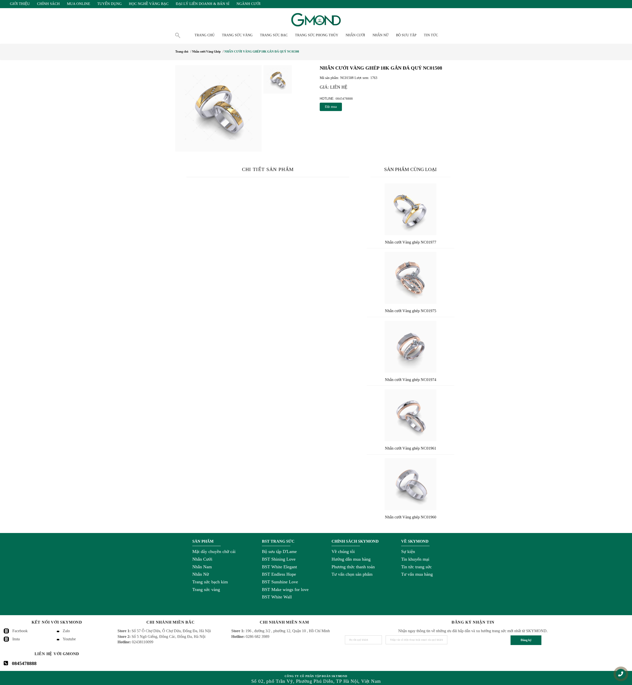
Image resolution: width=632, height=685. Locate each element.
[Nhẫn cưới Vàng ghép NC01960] (410, 484)
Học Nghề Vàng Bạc (149, 4)
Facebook (20, 631)
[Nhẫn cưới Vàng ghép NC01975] (410, 278)
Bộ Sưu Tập (406, 35)
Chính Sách (48, 4)
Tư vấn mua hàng (417, 574)
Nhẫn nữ (381, 35)
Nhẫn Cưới (202, 559)
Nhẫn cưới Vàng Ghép (206, 51)
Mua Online (78, 4)
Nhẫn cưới (355, 35)
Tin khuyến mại (415, 559)
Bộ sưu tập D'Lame (279, 551)
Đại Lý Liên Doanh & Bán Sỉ (202, 4)
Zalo (66, 631)
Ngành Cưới (248, 4)
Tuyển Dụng (109, 4)
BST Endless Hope (279, 574)
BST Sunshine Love (280, 581)
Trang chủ (205, 35)
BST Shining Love (279, 559)
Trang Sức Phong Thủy (316, 35)
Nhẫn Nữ (200, 574)
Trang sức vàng (206, 589)
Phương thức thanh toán (353, 566)
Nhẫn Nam (202, 566)
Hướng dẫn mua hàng (351, 559)
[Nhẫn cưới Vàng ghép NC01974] (410, 347)
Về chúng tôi (343, 551)
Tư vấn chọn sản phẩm (352, 574)
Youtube (69, 639)
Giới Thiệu (20, 4)
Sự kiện (408, 551)
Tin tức (431, 35)
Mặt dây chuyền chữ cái (214, 551)
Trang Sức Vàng (237, 35)
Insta (16, 639)
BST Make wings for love (285, 589)
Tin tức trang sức (416, 566)
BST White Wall (277, 596)
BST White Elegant (279, 566)
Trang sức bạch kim (210, 581)
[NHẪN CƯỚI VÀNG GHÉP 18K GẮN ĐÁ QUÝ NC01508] (218, 108)
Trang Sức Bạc (274, 35)
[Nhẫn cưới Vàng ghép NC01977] (410, 209)
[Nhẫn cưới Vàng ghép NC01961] (410, 415)
